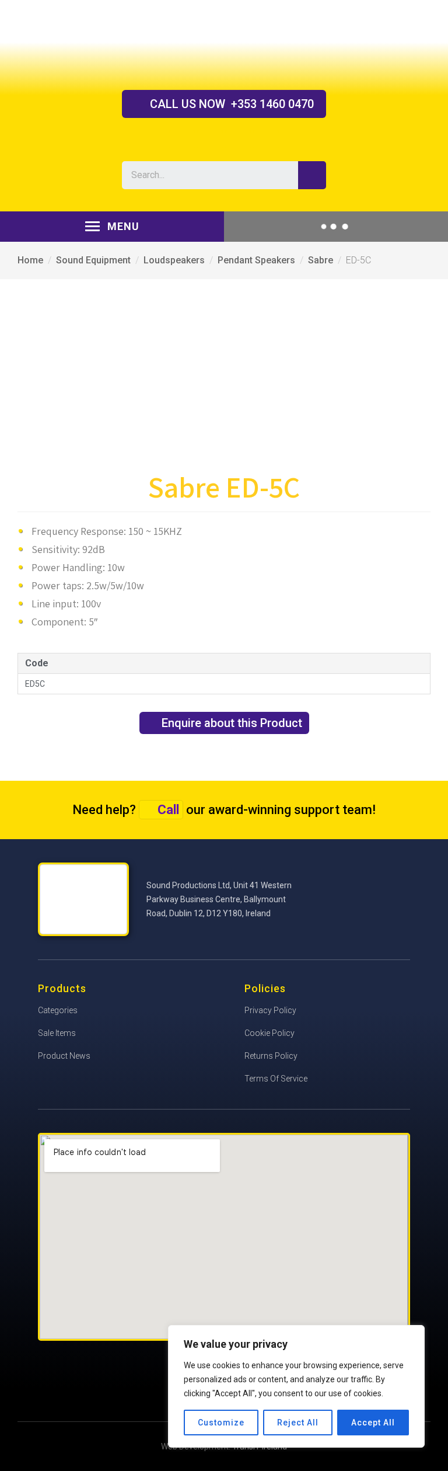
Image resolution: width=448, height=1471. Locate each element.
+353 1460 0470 (232, 104)
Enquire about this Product (232, 723)
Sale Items (57, 1033)
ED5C (35, 683)
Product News (64, 1055)
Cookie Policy (269, 1033)
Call (168, 809)
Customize (221, 1422)
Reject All (297, 1422)
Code (36, 663)
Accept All (373, 1422)
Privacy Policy (270, 1010)
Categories (58, 1010)
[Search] (312, 175)
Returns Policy (271, 1055)
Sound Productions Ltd (224, 44)
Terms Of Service (275, 1078)
